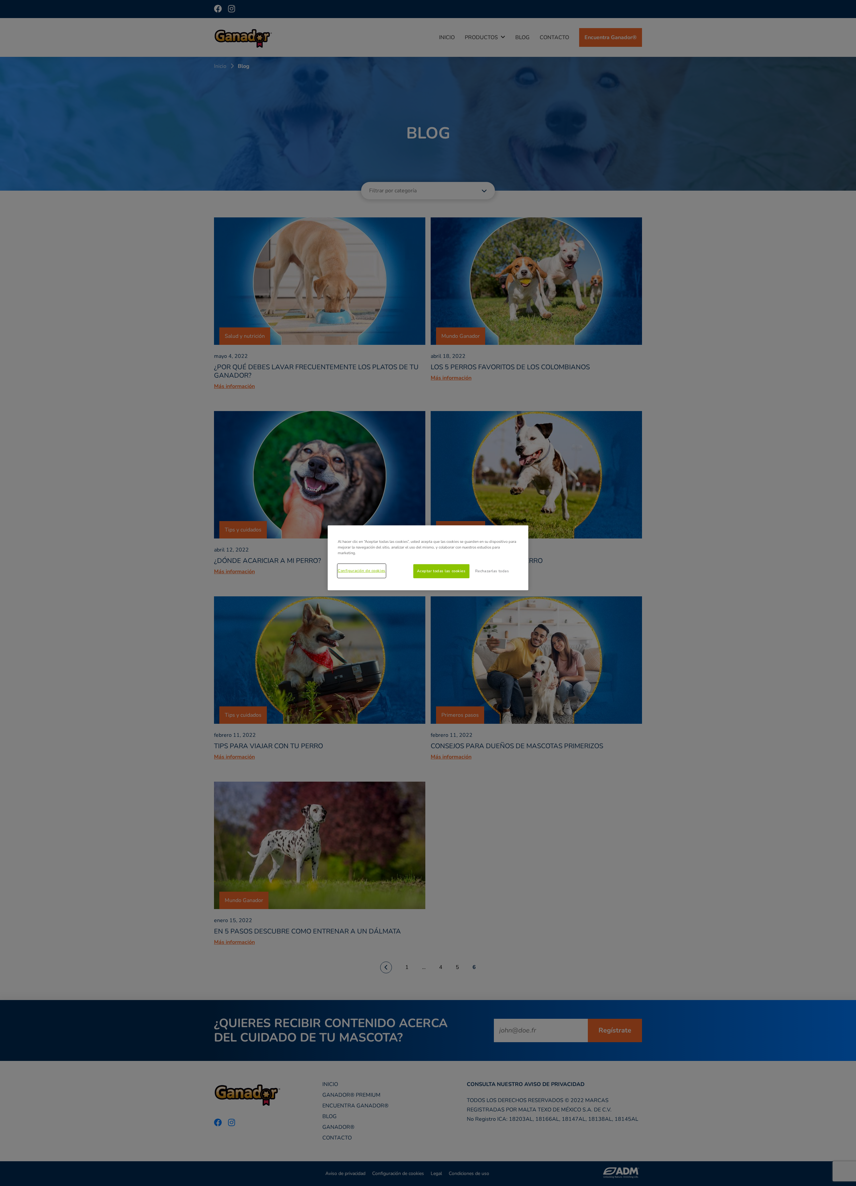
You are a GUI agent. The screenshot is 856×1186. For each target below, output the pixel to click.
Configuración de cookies (362, 570)
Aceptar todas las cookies (441, 571)
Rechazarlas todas (492, 571)
